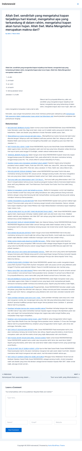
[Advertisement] (41, 52)
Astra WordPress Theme (56, 445)
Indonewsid (8, 3)
